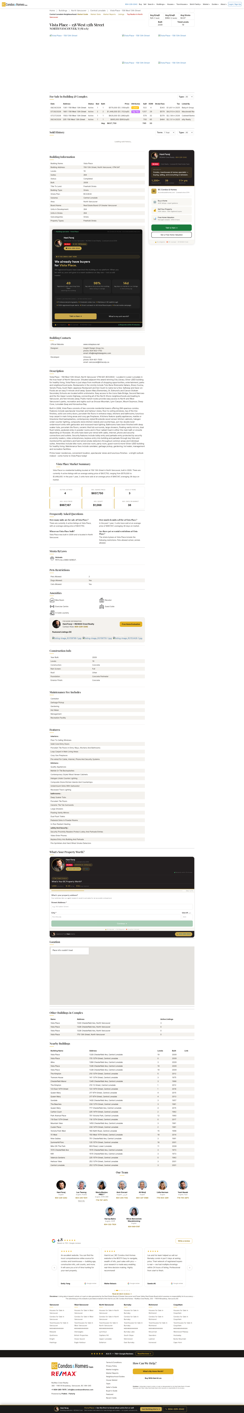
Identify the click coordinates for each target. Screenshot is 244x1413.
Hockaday (177, 1335)
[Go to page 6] (124, 1290)
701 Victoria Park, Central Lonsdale (103, 1115)
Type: (181, 96)
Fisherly (72, 1394)
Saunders (152, 1335)
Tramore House (57, 1077)
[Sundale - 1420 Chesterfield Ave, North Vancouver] (185, 1100)
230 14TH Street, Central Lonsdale (103, 1127)
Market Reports (109, 14)
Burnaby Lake (129, 1332)
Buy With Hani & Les (153, 1378)
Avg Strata (185, 15)
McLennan (153, 1332)
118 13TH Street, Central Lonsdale (103, 1119)
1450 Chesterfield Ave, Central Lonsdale (106, 1123)
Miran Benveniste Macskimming (134, 1220)
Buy (140, 4)
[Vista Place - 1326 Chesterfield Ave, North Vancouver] (185, 1066)
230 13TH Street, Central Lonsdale (103, 1104)
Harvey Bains (110, 1219)
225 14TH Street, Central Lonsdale (103, 1112)
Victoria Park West (58, 1131)
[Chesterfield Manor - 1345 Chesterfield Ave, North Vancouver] (185, 1081)
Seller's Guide (111, 1387)
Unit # (186, 913)
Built (160, 22)
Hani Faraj (61, 1192)
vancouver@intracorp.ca (99, 362)
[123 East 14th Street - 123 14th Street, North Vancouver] (185, 1089)
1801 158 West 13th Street (74, 111)
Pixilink (64, 1394)
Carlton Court (56, 1112)
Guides (214, 4)
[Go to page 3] (118, 1290)
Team (108, 1384)
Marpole (53, 1332)
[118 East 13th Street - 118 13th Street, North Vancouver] (185, 1119)
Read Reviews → (144, 1354)
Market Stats (96, 14)
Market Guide (82, 14)
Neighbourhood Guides (115, 1376)
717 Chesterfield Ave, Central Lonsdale (105, 1108)
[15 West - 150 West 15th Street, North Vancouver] (185, 1135)
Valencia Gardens (58, 1157)
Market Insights (112, 1369)
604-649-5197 (134, 1227)
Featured (109, 1394)
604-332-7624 (110, 1224)
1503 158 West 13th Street (74, 115)
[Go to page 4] (121, 1290)
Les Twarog (81, 1192)
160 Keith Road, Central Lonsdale (103, 1131)
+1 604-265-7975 (58, 1390)
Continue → (122, 923)
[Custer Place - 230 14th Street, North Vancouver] (185, 1127)
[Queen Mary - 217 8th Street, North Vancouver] (185, 1093)
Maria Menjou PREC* (102, 1193)
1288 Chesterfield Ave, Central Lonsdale (106, 1062)
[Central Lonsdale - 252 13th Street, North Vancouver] (185, 1165)
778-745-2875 (183, 1198)
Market (206, 4)
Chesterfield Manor (58, 1081)
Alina (53, 1062)
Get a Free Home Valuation (172, 235)
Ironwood (152, 1342)
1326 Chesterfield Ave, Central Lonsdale (106, 1066)
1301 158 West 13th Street (74, 107)
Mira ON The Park (58, 1146)
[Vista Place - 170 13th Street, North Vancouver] (185, 1058)
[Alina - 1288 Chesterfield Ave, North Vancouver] (185, 1062)
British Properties (81, 1335)
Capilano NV (104, 1335)
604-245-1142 (122, 1198)
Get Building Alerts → (151, 1409)
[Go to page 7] (126, 1290)
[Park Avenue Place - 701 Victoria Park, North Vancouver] (185, 1115)
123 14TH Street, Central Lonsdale (103, 1089)
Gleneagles (78, 1332)
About (223, 4)
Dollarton (102, 1342)
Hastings (53, 1342)
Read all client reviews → (122, 1294)
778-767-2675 (102, 1200)
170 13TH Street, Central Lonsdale (103, 1058)
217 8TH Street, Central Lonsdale (103, 1093)
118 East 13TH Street (59, 1119)
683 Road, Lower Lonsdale (100, 1146)
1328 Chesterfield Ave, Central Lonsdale (106, 1070)
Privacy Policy (111, 1366)
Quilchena (53, 1335)
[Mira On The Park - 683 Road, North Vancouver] (185, 1146)
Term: (160, 132)
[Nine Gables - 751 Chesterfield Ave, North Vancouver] (185, 1138)
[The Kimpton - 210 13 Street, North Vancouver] (185, 1085)
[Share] (192, 10)
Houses (170, 4)
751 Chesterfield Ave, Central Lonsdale (105, 1138)
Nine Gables (56, 1138)
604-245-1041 (81, 1198)
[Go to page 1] (114, 1290)
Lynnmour (103, 1332)
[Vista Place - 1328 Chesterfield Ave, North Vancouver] (185, 1070)
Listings (121, 14)
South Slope (129, 1335)
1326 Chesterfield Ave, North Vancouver (93, 1027)
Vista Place (55, 1023)
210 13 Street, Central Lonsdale (102, 1085)
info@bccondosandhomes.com (80, 1390)
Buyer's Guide (111, 1391)
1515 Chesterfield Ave (60, 1150)
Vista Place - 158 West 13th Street (125, 10)
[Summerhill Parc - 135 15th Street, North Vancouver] (185, 1142)
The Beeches (56, 1104)
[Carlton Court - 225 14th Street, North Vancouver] (185, 1112)
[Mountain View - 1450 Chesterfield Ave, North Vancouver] (185, 1123)
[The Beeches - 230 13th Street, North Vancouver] (185, 1104)
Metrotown (128, 1339)
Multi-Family (195, 4)
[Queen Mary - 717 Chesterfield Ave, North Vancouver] (185, 1108)
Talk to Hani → (75, 316)
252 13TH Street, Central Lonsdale (103, 1161)
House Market (111, 1380)
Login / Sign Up (235, 4)
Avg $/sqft (155, 15)
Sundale (54, 1100)
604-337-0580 (142, 1198)
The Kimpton (56, 1074)
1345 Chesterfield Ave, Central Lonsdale (106, 1081)
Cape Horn (177, 1342)
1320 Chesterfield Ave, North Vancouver (93, 1023)
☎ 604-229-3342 (73, 248)
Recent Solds (111, 1398)
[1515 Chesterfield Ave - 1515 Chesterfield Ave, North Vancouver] (185, 1150)
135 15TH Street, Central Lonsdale (103, 1142)
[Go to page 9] (129, 1290)
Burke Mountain (179, 1339)
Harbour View (56, 1161)
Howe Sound (79, 1339)
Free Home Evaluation (131, 624)
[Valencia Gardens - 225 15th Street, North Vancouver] (185, 1157)
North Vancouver (78, 10)
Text (86, 869)
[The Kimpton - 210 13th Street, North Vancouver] (185, 1074)
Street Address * (59, 902)
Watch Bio (81, 1201)
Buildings (160, 4)
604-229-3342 (131, 4)
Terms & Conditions (114, 1362)
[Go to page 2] (116, 1290)
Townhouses (181, 4)
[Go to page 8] (127, 1290)
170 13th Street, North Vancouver (91, 1034)
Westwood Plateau (180, 1332)
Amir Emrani (122, 1192)
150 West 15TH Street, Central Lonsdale (106, 1135)
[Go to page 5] (122, 1290)
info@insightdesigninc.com (100, 353)
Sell (144, 4)
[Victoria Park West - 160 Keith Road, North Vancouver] (185, 1131)
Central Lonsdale (98, 10)
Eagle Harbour (80, 1342)
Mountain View (57, 1123)
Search (150, 4)
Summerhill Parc (57, 1142)
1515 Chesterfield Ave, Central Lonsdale (106, 1150)
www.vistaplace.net (91, 344)
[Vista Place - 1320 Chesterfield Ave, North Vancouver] (185, 1054)
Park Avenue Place (58, 1115)
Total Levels (183, 22)
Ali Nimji (142, 1192)
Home (52, 10)
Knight (52, 1339)
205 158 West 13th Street (74, 119)
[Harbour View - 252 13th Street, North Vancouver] (185, 1161)
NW (52, 1154)
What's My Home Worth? (153, 1371)
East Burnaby (129, 1342)
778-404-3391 (163, 1198)
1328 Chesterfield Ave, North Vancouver (93, 1031)
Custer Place (56, 1127)
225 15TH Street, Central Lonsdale (103, 1157)
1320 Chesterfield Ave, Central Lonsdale (106, 1054)
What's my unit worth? (119, 316)
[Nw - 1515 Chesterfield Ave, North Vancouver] (185, 1154)
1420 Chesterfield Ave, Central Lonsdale (106, 1100)
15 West (54, 1135)
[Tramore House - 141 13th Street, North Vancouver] (185, 1077)
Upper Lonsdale (105, 1339)
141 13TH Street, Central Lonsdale (103, 1077)
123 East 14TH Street (59, 1089)
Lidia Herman (162, 1192)
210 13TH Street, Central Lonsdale (103, 1074)
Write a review (184, 1241)
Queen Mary (56, 1093)
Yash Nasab (183, 1192)
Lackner (152, 1339)
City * (53, 913)
